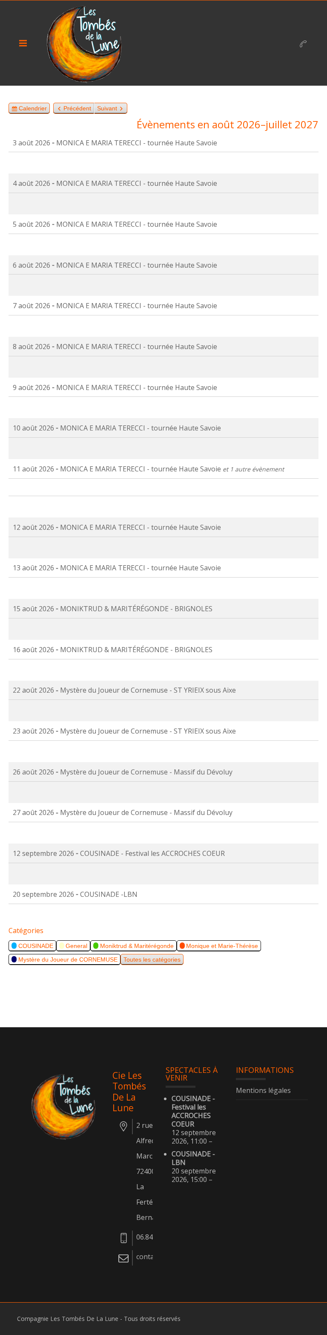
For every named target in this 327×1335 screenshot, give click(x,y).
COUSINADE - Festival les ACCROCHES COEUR (193, 1111)
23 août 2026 (33, 731)
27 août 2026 (33, 812)
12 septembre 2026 (43, 853)
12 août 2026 (33, 527)
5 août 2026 (31, 224)
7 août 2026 (31, 305)
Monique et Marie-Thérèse (222, 945)
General (76, 945)
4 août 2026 (31, 183)
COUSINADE (35, 945)
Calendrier (33, 109)
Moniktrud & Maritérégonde (137, 945)
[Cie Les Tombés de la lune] (87, 43)
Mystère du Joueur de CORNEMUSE (68, 959)
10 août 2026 (33, 428)
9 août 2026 (31, 387)
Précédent (77, 108)
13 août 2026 (33, 567)
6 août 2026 (31, 265)
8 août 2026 (31, 346)
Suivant (107, 108)
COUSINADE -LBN (193, 1158)
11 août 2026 (33, 469)
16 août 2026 (33, 649)
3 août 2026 (31, 142)
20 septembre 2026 (43, 894)
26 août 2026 (33, 772)
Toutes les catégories (152, 959)
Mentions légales (263, 1090)
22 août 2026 (33, 690)
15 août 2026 (33, 608)
